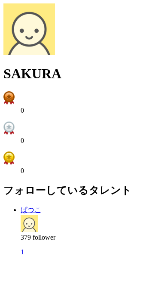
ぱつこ (31, 209)
